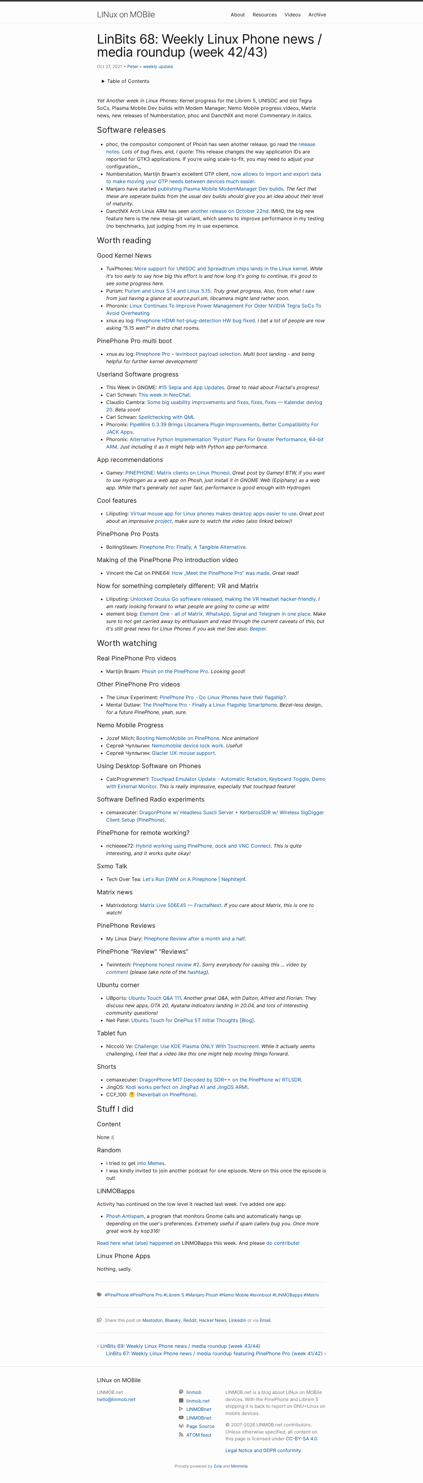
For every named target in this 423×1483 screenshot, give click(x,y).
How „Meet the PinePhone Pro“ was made (220, 573)
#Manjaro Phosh (201, 1294)
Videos (293, 14)
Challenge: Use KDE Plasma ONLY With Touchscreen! (196, 1046)
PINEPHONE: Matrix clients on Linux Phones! (177, 473)
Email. (266, 1320)
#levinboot (260, 1294)
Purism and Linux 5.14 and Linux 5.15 (168, 291)
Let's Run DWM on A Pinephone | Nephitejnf (194, 879)
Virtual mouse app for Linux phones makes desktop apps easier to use (213, 513)
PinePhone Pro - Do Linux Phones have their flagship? (223, 697)
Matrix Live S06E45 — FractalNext (180, 905)
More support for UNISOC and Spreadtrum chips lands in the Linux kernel (220, 268)
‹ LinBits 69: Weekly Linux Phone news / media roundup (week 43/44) (178, 1346)
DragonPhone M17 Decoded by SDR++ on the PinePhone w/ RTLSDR (220, 1080)
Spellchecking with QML (166, 417)
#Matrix (311, 1294)
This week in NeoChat (164, 395)
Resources (265, 14)
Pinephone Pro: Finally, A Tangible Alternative (193, 547)
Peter (132, 66)
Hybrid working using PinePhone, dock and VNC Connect (203, 846)
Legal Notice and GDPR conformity (263, 1450)
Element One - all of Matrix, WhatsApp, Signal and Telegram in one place (225, 614)
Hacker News (212, 1320)
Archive (317, 14)
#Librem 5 (174, 1294)
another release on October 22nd (229, 211)
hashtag (197, 972)
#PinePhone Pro (146, 1294)
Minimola (239, 1466)
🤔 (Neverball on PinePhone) (162, 1094)
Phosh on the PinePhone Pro (175, 671)
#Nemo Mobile (234, 1294)
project (163, 521)
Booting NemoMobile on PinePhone (177, 738)
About (238, 14)
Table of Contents (128, 81)
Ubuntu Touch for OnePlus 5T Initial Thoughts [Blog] (192, 1020)
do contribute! (282, 1243)
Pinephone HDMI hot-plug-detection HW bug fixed (195, 320)
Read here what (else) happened (135, 1243)
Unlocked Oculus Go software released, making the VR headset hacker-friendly (223, 599)
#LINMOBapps (288, 1294)
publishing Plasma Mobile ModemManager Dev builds (220, 189)
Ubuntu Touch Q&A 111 (155, 998)
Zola (218, 1466)
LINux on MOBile (126, 14)
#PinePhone (117, 1294)
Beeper (258, 628)
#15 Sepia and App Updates (191, 387)
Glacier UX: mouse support (183, 753)
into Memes (150, 1163)
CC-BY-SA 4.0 (301, 1439)
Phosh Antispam (125, 1216)
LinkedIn (237, 1320)
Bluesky (173, 1320)
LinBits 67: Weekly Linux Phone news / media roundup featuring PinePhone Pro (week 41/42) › (216, 1353)
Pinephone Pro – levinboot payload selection (188, 354)
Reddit (190, 1320)
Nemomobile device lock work (187, 745)
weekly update (158, 66)
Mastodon (152, 1320)
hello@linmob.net (116, 1399)
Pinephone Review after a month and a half (194, 938)
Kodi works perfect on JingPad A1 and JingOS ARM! (186, 1087)
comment (117, 972)
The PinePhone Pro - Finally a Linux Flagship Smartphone (210, 705)
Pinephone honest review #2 (166, 964)
